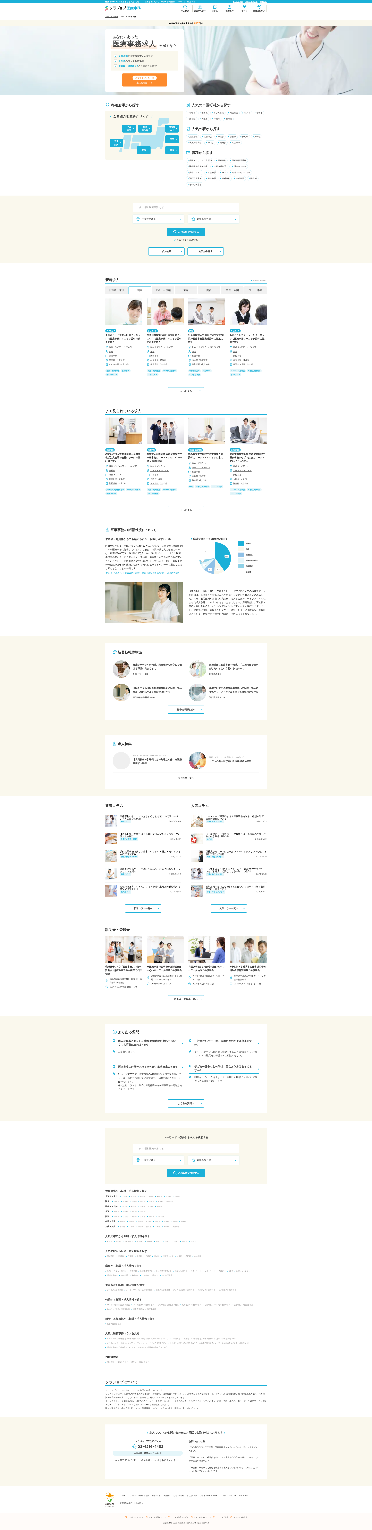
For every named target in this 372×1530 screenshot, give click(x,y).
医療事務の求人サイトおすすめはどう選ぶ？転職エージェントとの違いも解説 (150, 817)
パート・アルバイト (159, 470)
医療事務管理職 (239, 160)
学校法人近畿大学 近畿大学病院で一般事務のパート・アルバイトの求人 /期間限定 (164, 458)
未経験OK (207, 371)
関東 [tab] (139, 290)
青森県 (133, 1197)
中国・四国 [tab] (232, 290)
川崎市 (246, 360)
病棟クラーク (195, 172)
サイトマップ (244, 1495)
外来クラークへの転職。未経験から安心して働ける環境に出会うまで (157, 666)
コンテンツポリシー (228, 1495)
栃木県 (195, 360)
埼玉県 (142, 1201)
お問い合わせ (178, 1495)
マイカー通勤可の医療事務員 (118, 1305)
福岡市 (229, 118)
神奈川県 (154, 360)
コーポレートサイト (135, 1517)
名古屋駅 (236, 142)
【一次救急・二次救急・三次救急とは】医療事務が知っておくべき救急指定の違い (236, 835)
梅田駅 (223, 142)
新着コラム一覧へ (143, 908)
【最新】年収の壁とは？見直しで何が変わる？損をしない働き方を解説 (150, 835)
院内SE (253, 178)
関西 (144, 150)
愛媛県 (175, 1221)
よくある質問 (238, 2)
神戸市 (247, 112)
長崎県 (140, 1227)
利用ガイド (156, 1495)
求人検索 (166, 251)
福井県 (142, 1207)
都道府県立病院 (195, 450)
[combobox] (187, 207)
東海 (172, 150)
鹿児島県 (175, 1227)
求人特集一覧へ (186, 778)
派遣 (111, 351)
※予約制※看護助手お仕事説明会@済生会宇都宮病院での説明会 (248, 968)
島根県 (122, 1221)
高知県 (183, 1221)
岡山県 (131, 1221)
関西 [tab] (209, 290)
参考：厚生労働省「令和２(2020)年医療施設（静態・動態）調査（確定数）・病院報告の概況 (142, 573)
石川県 (133, 1207)
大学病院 (151, 450)
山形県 (168, 1197)
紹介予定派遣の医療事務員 (183, 1290)
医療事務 (222, 160)
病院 (191, 331)
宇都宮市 (203, 360)
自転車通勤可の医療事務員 (168, 1305)
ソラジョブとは (251, 2)
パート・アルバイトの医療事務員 (139, 1290)
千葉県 (151, 1201)
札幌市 (192, 112)
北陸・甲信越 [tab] (163, 290)
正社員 (112, 470)
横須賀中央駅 (195, 142)
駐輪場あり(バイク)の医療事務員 (217, 1305)
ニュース (123, 1495)
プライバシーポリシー (209, 1495)
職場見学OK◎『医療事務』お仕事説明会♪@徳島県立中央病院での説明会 (123, 970)
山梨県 (151, 1207)
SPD (224, 172)
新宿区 (192, 118)
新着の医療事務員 (114, 1324)
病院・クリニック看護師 (200, 160)
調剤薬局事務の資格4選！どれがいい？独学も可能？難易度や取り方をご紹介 (235, 887)
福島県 (177, 1197)
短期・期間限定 (113, 371)
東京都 (112, 360)
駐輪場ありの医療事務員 (243, 1305)
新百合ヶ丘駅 (239, 364)
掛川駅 (211, 142)
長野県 (159, 1207)
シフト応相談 (194, 375)
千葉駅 (221, 136)
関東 (172, 139)
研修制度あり (194, 371)
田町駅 (245, 136)
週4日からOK (112, 375)
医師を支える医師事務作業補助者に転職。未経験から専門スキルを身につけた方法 (157, 690)
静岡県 (125, 1211)
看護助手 (212, 172)
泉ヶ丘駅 (154, 483)
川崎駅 (257, 136)
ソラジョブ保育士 (240, 1517)
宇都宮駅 (196, 364)
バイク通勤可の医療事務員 (143, 1305)
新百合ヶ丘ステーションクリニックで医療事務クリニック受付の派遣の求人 (247, 338)
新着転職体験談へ (186, 709)
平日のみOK (235, 375)
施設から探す (206, 251)
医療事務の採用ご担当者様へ (131, 1503)
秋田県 (159, 1197)
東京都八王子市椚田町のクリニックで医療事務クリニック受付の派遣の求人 (122, 338)
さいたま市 (219, 112)
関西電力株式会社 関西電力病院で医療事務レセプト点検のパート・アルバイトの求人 (247, 458)
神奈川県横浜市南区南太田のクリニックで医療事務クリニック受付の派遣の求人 (164, 338)
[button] (148, 1043)
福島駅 (236, 483)
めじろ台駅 (114, 364)
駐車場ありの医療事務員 (191, 1305)
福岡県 (122, 1227)
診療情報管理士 (221, 166)
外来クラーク (240, 166)
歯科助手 (212, 178)
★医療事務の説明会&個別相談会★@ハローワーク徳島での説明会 (164, 968)
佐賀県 (131, 1227)
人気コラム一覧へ (229, 908)
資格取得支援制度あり (115, 490)
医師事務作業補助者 (198, 166)
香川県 (166, 1221)
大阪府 (153, 479)
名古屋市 (234, 112)
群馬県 (134, 1201)
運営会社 (166, 1495)
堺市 (160, 479)
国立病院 (110, 450)
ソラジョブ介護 (222, 1517)
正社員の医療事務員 (115, 1290)
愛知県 (134, 1211)
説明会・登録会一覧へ (186, 999)
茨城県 (116, 1201)
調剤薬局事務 (195, 178)
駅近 (191, 486)
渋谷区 (205, 112)
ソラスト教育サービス (202, 1517)
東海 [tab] (186, 290)
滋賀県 (116, 1217)
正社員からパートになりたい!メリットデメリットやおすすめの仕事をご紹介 (236, 852)
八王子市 (121, 360)
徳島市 (202, 476)
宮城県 (151, 1197)
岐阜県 (116, 1211)
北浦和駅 (208, 136)
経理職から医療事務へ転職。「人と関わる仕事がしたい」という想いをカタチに (233, 666)
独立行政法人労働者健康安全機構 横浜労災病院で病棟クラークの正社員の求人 (122, 458)
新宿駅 (233, 136)
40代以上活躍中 (169, 371)
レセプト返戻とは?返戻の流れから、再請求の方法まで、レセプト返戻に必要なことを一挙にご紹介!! (235, 870)
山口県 (149, 1221)
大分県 (157, 1227)
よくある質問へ (186, 1103)
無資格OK (125, 371)
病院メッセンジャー (241, 172)
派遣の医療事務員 (163, 1290)
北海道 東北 (172, 129)
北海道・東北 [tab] (116, 290)
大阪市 (205, 118)
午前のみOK (152, 375)
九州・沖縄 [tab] (255, 290)
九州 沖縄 (116, 143)
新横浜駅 (113, 483)
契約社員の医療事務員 (227, 1290)
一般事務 (240, 178)
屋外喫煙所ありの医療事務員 (144, 1309)
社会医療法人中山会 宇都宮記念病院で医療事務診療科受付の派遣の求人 (206, 338)
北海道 (124, 1197)
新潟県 (124, 1207)
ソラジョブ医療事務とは (139, 1495)
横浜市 (259, 112)
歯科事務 (226, 178)
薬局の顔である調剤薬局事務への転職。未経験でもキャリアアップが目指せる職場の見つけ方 (233, 690)
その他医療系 (195, 184)
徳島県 (195, 476)
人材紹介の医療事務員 (206, 1290)
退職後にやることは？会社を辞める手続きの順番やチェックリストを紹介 (150, 870)
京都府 (125, 1217)
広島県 (140, 1221)
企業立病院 (235, 450)
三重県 (142, 1211)
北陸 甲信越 (145, 129)
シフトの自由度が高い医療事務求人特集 (230, 761)
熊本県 (149, 1227)
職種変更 (263, 2)
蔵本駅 (195, 480)
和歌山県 (161, 1217)
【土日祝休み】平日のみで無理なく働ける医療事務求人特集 (157, 761)
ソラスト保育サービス (179, 1517)
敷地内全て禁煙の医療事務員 (118, 1309)
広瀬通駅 (193, 136)
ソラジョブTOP (111, 17)
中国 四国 (129, 129)
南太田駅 (154, 364)
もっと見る (186, 391)
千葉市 (217, 118)
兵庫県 (142, 1217)
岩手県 (142, 1197)
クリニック (111, 331)
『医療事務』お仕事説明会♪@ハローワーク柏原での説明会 (206, 968)
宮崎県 (166, 1227)
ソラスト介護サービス (157, 1517)
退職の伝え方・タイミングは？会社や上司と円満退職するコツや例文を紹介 (150, 887)
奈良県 (151, 1217)
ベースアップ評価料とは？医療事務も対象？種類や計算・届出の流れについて (236, 817)
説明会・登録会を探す (140, 1362)
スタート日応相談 (238, 371)
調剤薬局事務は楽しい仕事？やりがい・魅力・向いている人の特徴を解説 (150, 852)
